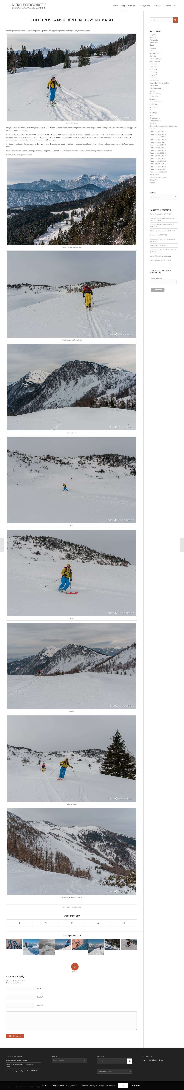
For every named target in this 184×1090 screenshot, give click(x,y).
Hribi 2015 (153, 69)
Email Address (156, 279)
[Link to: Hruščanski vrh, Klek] (96, 947)
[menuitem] (115, 5)
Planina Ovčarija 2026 (156, 214)
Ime (39, 988)
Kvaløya (153, 99)
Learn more (135, 1085)
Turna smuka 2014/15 (158, 142)
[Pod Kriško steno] (182, 545)
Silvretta (153, 123)
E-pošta (40, 997)
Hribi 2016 (153, 72)
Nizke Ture (154, 104)
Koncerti (153, 37)
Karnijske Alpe (155, 88)
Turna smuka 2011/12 (158, 134)
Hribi (151, 50)
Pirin (151, 110)
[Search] (175, 5)
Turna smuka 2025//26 (158, 172)
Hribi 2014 (153, 67)
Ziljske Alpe (154, 180)
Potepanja (154, 40)
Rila (151, 115)
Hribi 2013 (153, 64)
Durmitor (153, 56)
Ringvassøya (155, 118)
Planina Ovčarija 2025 (156, 260)
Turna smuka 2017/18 (158, 150)
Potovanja (154, 42)
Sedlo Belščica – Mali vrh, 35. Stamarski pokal (163, 250)
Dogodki (153, 34)
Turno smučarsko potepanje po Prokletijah (162, 224)
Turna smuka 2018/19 (158, 153)
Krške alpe (154, 96)
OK (123, 1085)
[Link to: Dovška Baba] (47, 947)
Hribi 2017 (153, 75)
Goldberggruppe (156, 59)
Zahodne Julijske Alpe (158, 177)
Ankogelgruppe (155, 53)
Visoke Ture (154, 174)
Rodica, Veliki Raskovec (157, 256)
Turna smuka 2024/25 (158, 169)
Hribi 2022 (153, 77)
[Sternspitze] (2, 545)
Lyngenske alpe (156, 102)
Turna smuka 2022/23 (158, 164)
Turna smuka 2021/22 (158, 161)
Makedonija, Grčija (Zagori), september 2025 (163, 239)
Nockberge (154, 107)
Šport (152, 45)
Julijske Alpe (154, 80)
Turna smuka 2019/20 (158, 156)
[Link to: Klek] (113, 944)
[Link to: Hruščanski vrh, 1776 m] (14, 944)
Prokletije (153, 112)
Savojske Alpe (155, 120)
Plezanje (153, 182)
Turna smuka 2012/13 (158, 137)
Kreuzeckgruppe (156, 94)
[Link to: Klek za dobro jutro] (80, 944)
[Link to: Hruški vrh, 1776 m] (129, 944)
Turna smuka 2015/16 (158, 145)
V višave (153, 48)
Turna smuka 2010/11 (158, 131)
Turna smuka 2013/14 (158, 139)
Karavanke (154, 85)
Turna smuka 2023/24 (158, 166)
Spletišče (40, 1005)
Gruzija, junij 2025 (155, 245)
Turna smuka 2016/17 (158, 147)
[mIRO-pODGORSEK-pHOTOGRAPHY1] (26, 5)
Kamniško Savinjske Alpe (159, 83)
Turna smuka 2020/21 (158, 158)
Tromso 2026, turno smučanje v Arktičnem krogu (20, 1064)
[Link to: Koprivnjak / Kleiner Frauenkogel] (31, 947)
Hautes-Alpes (155, 61)
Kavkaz (152, 91)
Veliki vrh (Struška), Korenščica (159, 231)
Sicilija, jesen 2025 (155, 235)
